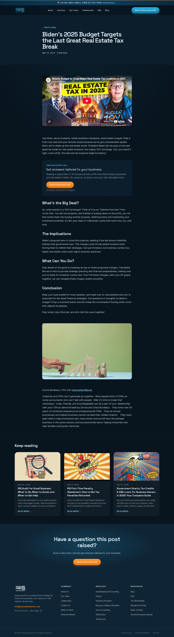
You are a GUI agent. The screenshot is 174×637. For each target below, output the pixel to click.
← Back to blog (49, 27)
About (50, 10)
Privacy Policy (126, 633)
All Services (101, 619)
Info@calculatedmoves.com (27, 606)
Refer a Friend (67, 610)
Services (61, 10)
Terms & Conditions (142, 633)
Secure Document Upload (141, 614)
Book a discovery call (60, 185)
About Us (65, 592)
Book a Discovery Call (145, 10)
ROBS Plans (101, 614)
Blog (107, 10)
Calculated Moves (82, 390)
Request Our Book (138, 605)
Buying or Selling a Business (107, 605)
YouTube (156, 633)
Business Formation (104, 601)
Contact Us (65, 605)
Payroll (99, 596)
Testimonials (88, 10)
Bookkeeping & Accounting (107, 592)
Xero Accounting (103, 610)
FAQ (99, 10)
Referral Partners (68, 614)
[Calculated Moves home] (20, 10)
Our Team (73, 10)
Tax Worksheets (137, 601)
